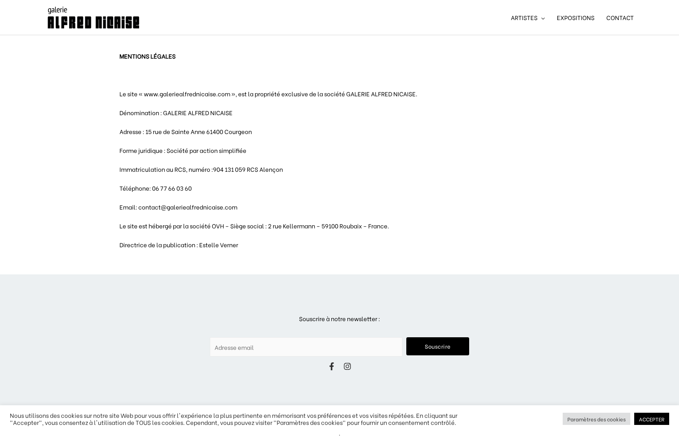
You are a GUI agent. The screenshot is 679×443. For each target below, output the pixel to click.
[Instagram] (347, 366)
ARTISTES (524, 17)
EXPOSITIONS (576, 17)
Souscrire (438, 346)
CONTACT (620, 17)
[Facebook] (332, 366)
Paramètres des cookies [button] (596, 419)
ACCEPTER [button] (651, 419)
